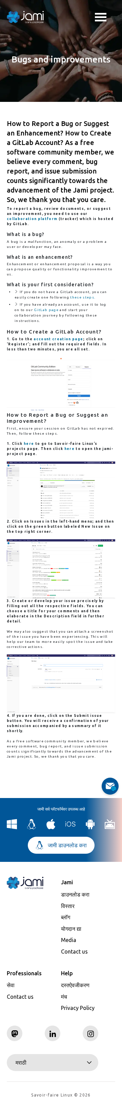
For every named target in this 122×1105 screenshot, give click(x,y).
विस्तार (68, 906)
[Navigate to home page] (25, 17)
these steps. (82, 297)
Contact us (74, 951)
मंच (64, 997)
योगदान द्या (71, 929)
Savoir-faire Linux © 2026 (60, 1095)
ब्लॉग (65, 917)
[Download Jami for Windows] (12, 827)
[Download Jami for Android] (90, 827)
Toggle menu (105, 17)
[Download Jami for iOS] (70, 827)
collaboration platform (32, 219)
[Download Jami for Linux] (31, 827)
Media (68, 940)
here (29, 444)
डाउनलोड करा (75, 894)
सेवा (11, 985)
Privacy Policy (78, 1008)
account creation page (58, 339)
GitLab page (46, 310)
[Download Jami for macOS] (51, 827)
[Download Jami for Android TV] (110, 827)
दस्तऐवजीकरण (75, 985)
